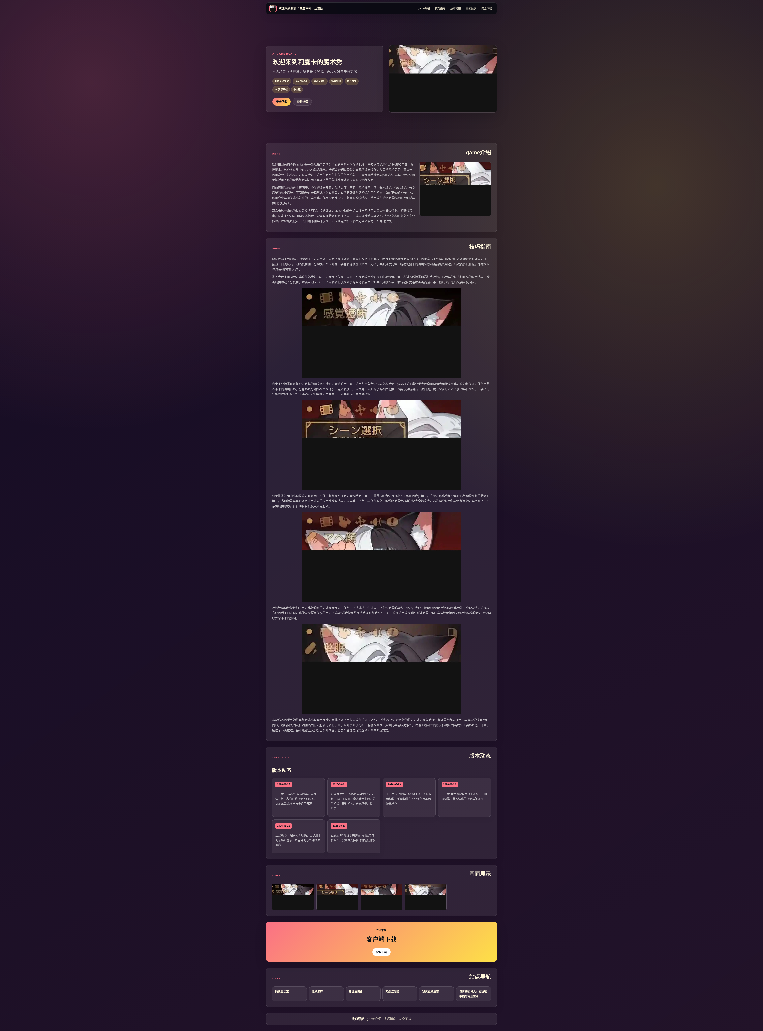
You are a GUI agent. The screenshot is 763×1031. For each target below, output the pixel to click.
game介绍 (424, 8)
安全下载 (486, 8)
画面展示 (471, 8)
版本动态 (455, 8)
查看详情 (302, 101)
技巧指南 (440, 8)
